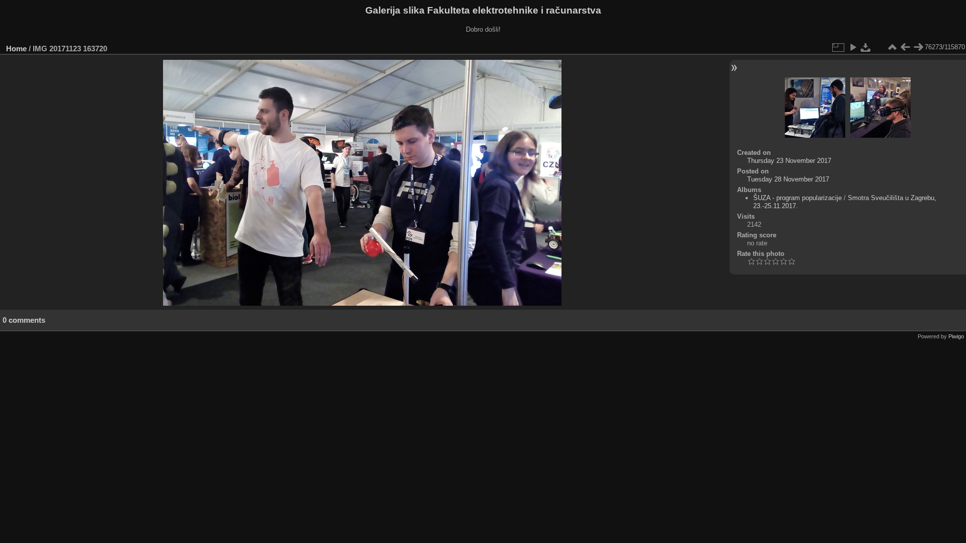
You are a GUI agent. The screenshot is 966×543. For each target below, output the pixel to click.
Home (16, 48)
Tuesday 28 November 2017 (788, 179)
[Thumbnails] (892, 47)
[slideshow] (852, 47)
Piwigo (956, 336)
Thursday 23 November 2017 (789, 160)
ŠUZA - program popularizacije (797, 198)
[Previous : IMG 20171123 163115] (905, 47)
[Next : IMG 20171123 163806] (918, 47)
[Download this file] (865, 47)
